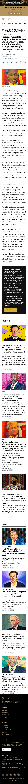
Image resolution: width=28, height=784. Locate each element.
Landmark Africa (8, 31)
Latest (9, 23)
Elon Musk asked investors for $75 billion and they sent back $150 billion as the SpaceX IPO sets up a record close (13, 349)
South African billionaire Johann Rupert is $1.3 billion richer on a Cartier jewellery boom (13, 552)
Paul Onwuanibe (19, 33)
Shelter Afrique (6, 34)
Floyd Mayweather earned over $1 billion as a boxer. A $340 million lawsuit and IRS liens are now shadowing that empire (14, 498)
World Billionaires (7, 589)
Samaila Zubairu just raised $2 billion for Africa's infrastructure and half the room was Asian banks (13, 397)
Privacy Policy (5, 712)
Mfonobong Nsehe (7, 56)
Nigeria (16, 31)
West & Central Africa (15, 29)
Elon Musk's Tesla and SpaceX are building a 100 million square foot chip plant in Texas (14, 594)
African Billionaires (7, 30)
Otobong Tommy (6, 608)
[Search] (19, 19)
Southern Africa (7, 546)
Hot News (4, 29)
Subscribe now (15, 13)
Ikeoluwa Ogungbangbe (8, 691)
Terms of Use (5, 714)
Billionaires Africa (20, 30)
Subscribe (6, 749)
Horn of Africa (5, 727)
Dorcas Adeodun (7, 368)
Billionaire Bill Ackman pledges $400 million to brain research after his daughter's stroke (14, 637)
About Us (4, 710)
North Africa (18, 23)
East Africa (4, 732)
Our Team (4, 717)
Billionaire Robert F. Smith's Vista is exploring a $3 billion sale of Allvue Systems (13, 679)
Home (3, 23)
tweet (11, 113)
